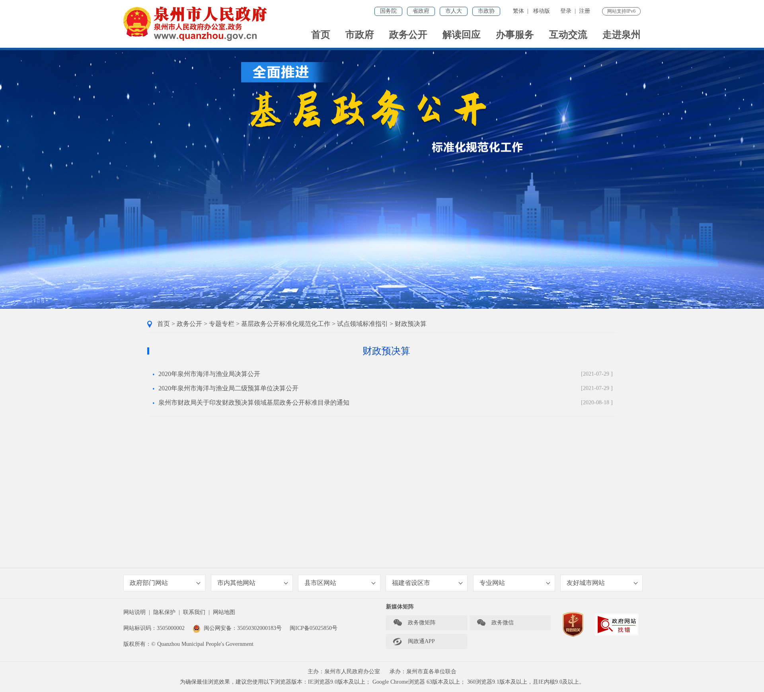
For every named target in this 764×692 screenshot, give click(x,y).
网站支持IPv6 (621, 11)
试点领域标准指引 (362, 323)
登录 (565, 11)
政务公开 (408, 34)
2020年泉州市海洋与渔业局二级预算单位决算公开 (228, 388)
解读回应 (461, 34)
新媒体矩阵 (400, 607)
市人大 (453, 11)
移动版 (541, 11)
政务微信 (495, 623)
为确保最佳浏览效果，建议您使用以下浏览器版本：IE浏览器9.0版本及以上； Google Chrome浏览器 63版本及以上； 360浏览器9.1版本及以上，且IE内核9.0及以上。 (382, 682)
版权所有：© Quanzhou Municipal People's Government (188, 644)
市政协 (486, 11)
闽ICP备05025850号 (313, 628)
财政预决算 (411, 323)
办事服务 (515, 34)
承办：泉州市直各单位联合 (423, 671)
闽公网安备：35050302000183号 (243, 628)
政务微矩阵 (414, 623)
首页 (320, 34)
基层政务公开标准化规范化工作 (285, 323)
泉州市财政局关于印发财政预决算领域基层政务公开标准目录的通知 (253, 402)
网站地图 (224, 612)
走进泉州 (621, 34)
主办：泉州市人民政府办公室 (344, 671)
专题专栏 (221, 323)
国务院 (388, 11)
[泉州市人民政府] (196, 23)
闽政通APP (414, 641)
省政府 (421, 11)
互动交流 (568, 34)
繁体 (518, 11)
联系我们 (194, 612)
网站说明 (134, 612)
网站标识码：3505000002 (154, 628)
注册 (584, 11)
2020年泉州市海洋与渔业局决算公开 (209, 373)
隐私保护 (164, 612)
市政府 (359, 34)
